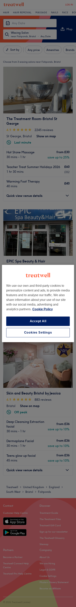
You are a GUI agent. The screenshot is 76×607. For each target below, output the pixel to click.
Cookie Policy (42, 309)
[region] (38, 303)
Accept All (38, 321)
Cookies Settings (38, 332)
